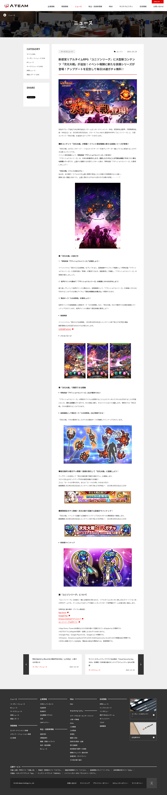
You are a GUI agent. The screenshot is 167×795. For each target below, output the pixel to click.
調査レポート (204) (33, 74)
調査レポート (14, 719)
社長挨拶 (43, 708)
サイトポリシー (137, 783)
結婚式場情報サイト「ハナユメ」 (76, 770)
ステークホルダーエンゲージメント (82, 716)
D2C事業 (13, 738)
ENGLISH (157, 2)
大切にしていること (46, 704)
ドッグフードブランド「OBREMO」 (49, 773)
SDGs (72, 723)
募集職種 (103, 726)
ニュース (13, 699)
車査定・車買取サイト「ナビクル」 (50, 770)
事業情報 (13, 725)
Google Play (63, 615)
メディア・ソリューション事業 (20, 734)
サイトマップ (85, 783)
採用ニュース (31, 70)
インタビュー (104, 711)
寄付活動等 (73, 745)
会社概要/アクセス (46, 715)
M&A (72, 699)
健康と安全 (73, 738)
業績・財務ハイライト (47, 741)
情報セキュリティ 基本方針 (79, 752)
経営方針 (43, 734)
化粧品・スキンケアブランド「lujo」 (22, 773)
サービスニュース (16, 711)
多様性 (72, 734)
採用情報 (103, 699)
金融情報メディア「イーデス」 (100, 770)
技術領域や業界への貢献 (78, 749)
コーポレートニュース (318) (36, 58)
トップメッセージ (106, 708)
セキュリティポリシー (120, 783)
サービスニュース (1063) (35, 66)
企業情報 (43, 699)
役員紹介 (43, 711)
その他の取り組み (76, 760)
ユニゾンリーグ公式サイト (68, 622)
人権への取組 (74, 719)
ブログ (102, 722)
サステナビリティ (77, 711)
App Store (62, 612)
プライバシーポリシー (101, 783)
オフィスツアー (105, 719)
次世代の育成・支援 (76, 741)
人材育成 (73, 730)
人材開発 (73, 727)
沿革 (41, 719)
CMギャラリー (45, 722)
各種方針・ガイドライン (78, 756)
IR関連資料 (43, 738)
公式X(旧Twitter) (65, 329)
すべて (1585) (31, 54)
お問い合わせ (72, 783)
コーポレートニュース (17, 704)
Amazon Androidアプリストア (70, 619)
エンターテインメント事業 (19, 730)
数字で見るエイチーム (107, 715)
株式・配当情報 (45, 745)
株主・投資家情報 (47, 729)
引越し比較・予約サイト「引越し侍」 (22, 770)
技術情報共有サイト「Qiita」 (123, 770)
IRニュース (30, 62)
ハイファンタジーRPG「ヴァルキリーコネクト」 (80, 773)
